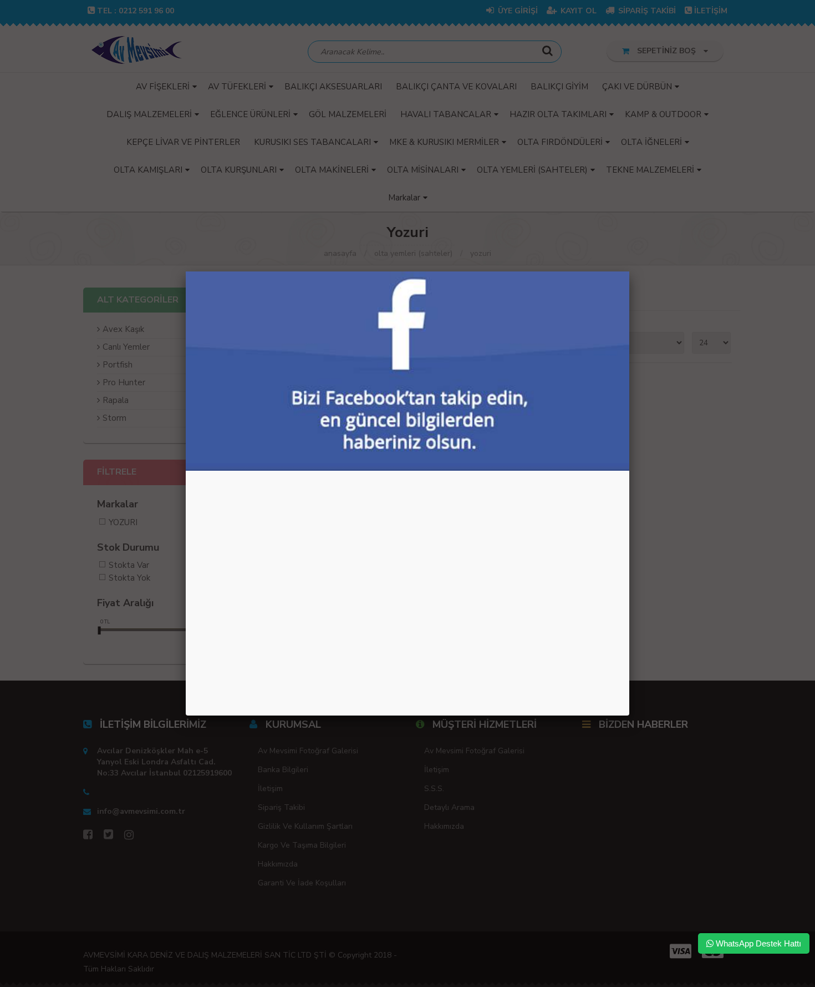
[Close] (629, 271)
